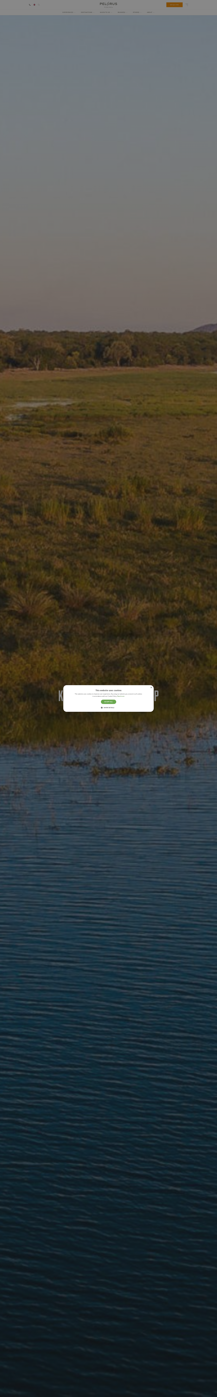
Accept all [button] (108, 702)
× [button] (151, 687)
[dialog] (108, 698)
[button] (108, 707)
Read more (121, 696)
